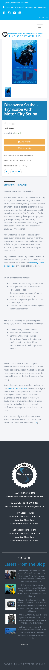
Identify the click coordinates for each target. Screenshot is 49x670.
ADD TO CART (25, 142)
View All (24, 644)
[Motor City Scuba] (22, 34)
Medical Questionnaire (17, 388)
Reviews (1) (22, 185)
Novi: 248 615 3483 (14, 7)
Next (45, 72)
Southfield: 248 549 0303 (35, 7)
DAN (35, 422)
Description (9, 185)
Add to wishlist (25, 148)
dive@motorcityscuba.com (17, 3)
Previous (4, 72)
